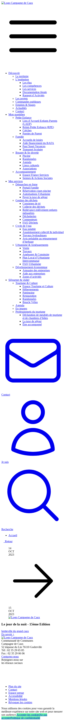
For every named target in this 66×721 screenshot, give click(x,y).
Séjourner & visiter (18, 279)
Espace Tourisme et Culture (38, 286)
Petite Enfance (23, 117)
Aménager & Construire (36, 254)
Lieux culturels (31, 165)
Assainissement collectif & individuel (43, 232)
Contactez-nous (10, 656)
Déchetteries (29, 216)
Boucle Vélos (30, 302)
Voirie (26, 248)
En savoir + (7, 634)
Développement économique (31, 267)
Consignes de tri (31, 203)
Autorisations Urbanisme (36, 193)
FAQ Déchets (30, 222)
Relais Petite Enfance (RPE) (38, 127)
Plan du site (14, 686)
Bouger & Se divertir (27, 152)
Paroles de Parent (32, 133)
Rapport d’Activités (33, 95)
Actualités (21, 108)
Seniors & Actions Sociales (38, 178)
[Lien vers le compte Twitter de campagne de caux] (3, 672)
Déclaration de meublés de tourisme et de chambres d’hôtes (42, 316)
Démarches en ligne (26, 184)
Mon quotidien (16, 114)
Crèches (27, 130)
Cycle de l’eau (23, 225)
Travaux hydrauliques (35, 235)
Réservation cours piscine (37, 190)
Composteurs (30, 219)
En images (21, 308)
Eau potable (29, 228)
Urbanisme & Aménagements (31, 244)
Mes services (15, 181)
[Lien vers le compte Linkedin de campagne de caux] (2, 680)
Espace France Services (36, 174)
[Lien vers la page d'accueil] (17, 2)
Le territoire (22, 76)
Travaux (27, 251)
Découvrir (14, 73)
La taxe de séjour (32, 321)
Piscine (26, 155)
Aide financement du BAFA (38, 143)
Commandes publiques (28, 101)
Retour (8, 541)
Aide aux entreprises (34, 273)
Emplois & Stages (25, 104)
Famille (19, 136)
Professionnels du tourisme (30, 311)
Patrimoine (28, 292)
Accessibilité (15, 695)
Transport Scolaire (33, 149)
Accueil (12, 535)
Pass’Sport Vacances (34, 146)
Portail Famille (31, 187)
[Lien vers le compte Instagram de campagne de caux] (3, 676)
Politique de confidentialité (25, 717)
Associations (30, 168)
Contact (19, 111)
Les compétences (32, 85)
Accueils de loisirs (33, 139)
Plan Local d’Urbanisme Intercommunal (36, 259)
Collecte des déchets (34, 206)
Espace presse (16, 692)
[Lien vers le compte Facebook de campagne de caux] (2, 668)
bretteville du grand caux (15, 631)
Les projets (21, 98)
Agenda (27, 162)
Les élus (27, 82)
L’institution (22, 79)
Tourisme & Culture (26, 283)
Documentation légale (35, 92)
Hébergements (31, 289)
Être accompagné (32, 324)
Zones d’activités (32, 276)
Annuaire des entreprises (36, 270)
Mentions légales (17, 699)
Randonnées (29, 158)
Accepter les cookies (28, 714)
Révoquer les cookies (20, 702)
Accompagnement (25, 171)
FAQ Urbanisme (32, 263)
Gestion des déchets (26, 200)
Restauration (29, 295)
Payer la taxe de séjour (35, 197)
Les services (29, 89)
